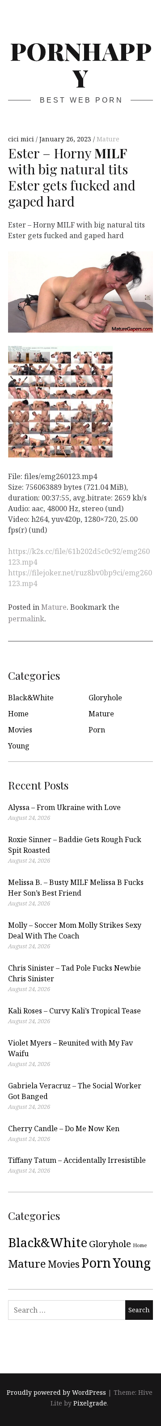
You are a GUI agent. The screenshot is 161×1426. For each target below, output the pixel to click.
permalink (26, 619)
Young (19, 746)
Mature (108, 139)
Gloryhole (105, 698)
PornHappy (81, 64)
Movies (20, 730)
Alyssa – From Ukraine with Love (64, 807)
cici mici (22, 139)
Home (18, 714)
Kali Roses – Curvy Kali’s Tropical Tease (74, 1011)
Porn (97, 730)
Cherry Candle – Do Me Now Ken (63, 1128)
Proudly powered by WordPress (56, 1392)
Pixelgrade (90, 1403)
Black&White (31, 698)
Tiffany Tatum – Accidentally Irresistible (77, 1160)
